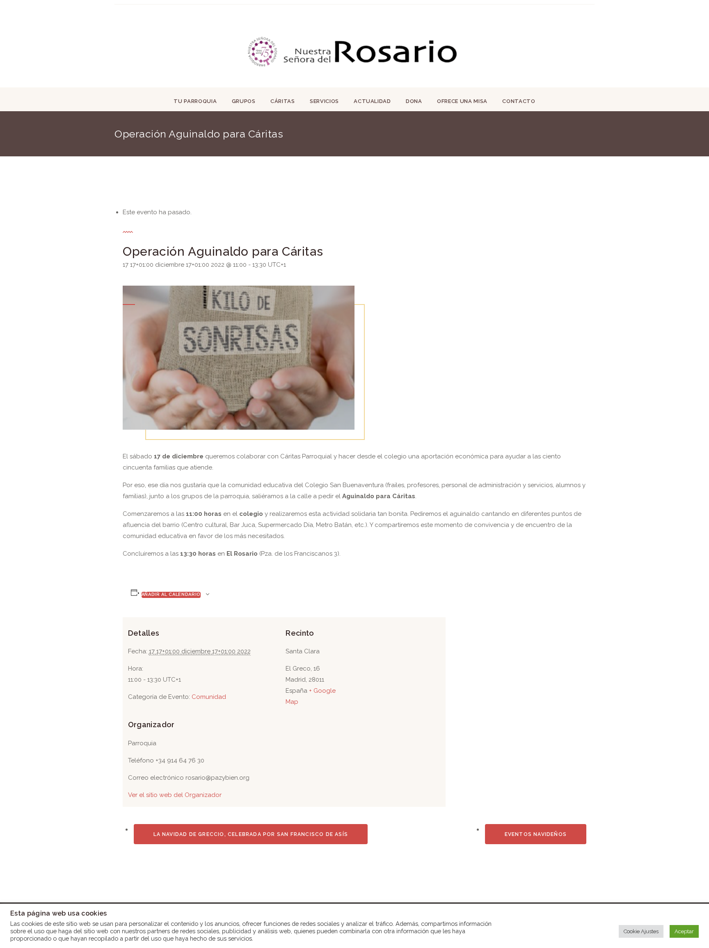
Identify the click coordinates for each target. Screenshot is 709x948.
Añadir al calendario (171, 594)
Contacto (518, 101)
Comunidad (209, 697)
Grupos (244, 101)
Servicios (324, 101)
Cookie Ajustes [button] (641, 931)
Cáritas (282, 101)
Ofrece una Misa (462, 101)
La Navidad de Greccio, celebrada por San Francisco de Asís (250, 834)
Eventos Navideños (536, 834)
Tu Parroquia (195, 101)
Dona (414, 101)
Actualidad (372, 101)
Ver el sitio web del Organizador (175, 795)
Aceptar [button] (684, 931)
